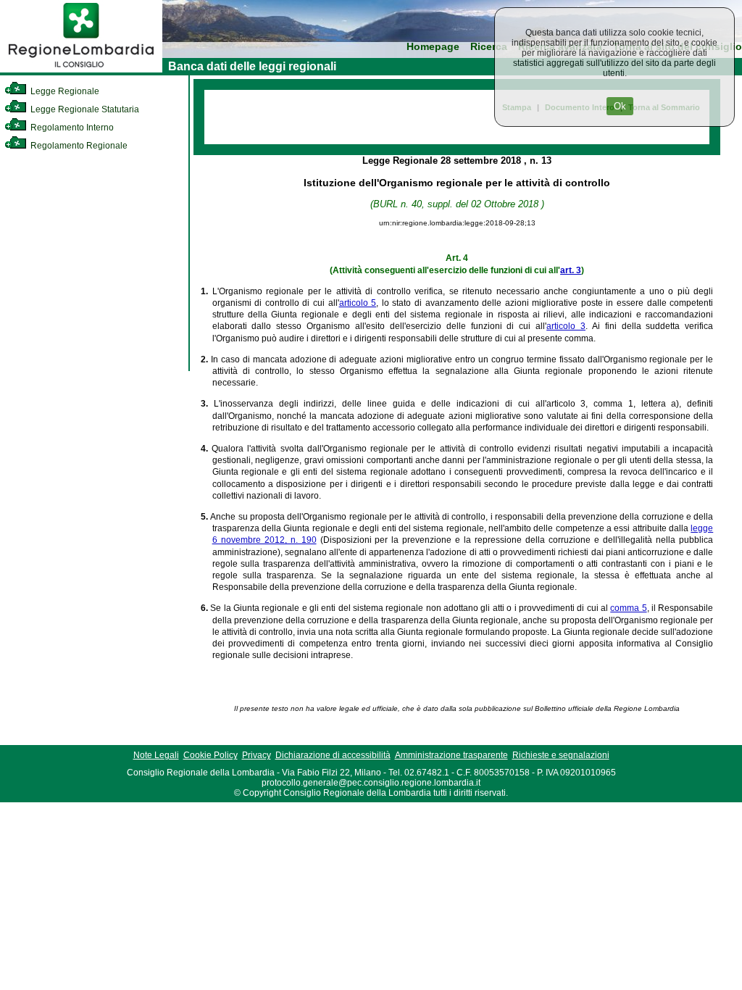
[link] (81, 70)
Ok (620, 106)
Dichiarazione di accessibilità (333, 755)
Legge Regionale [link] (63, 91)
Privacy (256, 755)
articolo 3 (565, 326)
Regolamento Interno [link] (71, 127)
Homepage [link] (433, 46)
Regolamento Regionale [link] (78, 146)
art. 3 (570, 270)
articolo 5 (358, 303)
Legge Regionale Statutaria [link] (83, 109)
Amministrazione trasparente (451, 755)
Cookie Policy (210, 755)
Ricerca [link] (488, 46)
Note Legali (156, 755)
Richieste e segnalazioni (560, 755)
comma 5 (628, 608)
